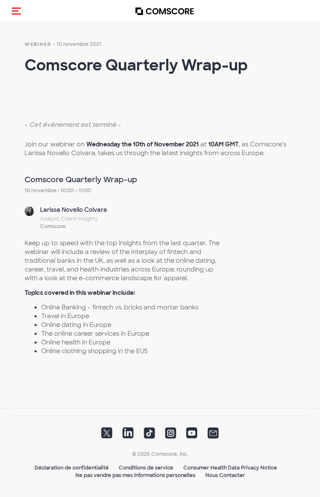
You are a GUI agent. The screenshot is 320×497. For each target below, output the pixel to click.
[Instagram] (170, 435)
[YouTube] (192, 435)
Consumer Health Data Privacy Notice (230, 467)
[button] (16, 11)
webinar (38, 44)
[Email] (213, 435)
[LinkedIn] (128, 435)
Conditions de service (146, 467)
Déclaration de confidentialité (72, 467)
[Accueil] (164, 11)
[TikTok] (149, 435)
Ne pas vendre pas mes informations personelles (135, 475)
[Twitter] (106, 435)
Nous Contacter (225, 475)
